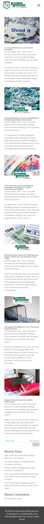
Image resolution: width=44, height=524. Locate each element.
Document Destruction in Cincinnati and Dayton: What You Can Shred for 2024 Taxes (21, 257)
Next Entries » (34, 441)
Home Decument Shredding (14, 60)
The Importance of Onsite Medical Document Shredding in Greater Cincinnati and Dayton (18, 187)
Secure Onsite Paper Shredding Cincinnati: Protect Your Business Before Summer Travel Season (21, 485)
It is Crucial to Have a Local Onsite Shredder (18, 49)
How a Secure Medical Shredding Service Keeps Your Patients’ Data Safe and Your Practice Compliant (21, 476)
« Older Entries (9, 441)
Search (35, 444)
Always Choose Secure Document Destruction (18, 401)
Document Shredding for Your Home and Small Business (21, 328)
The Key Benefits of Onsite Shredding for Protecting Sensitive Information (21, 119)
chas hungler (11, 52)
